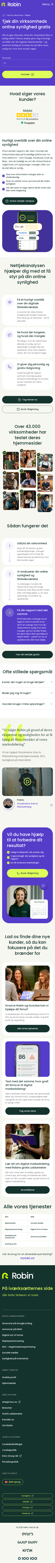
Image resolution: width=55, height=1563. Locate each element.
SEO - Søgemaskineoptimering (18, 1346)
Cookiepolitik (9, 1450)
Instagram (26, 1496)
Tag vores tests (27, 1111)
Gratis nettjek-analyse (22, 201)
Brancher (7, 1407)
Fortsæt (25, 74)
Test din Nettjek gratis (28, 654)
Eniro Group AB (10, 1455)
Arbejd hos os (9, 1402)
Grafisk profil (9, 1377)
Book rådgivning (29, 409)
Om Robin (7, 1425)
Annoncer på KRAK (12, 1329)
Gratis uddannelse (12, 1413)
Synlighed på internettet (15, 1358)
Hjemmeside (9, 1383)
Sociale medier (10, 1352)
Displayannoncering (13, 1340)
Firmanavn (6, 58)
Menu (46, 4)
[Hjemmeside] (3, 15)
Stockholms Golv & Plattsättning (27, 805)
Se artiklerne (27, 1189)
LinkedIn (26, 1502)
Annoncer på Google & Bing (17, 1323)
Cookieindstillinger (12, 1444)
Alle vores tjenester (27, 1028)
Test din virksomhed (15, 15)
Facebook (26, 1513)
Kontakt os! (28, 1258)
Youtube (26, 1507)
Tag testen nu (29, 399)
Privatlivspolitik (10, 1461)
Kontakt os (8, 1419)
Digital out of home (12, 1335)
